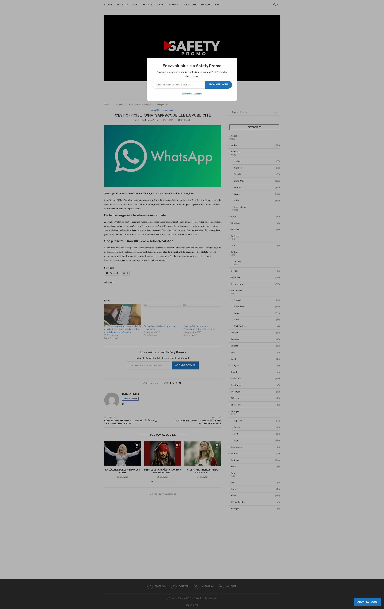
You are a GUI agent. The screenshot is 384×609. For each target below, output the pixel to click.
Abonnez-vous (218, 84)
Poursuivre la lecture (192, 93)
